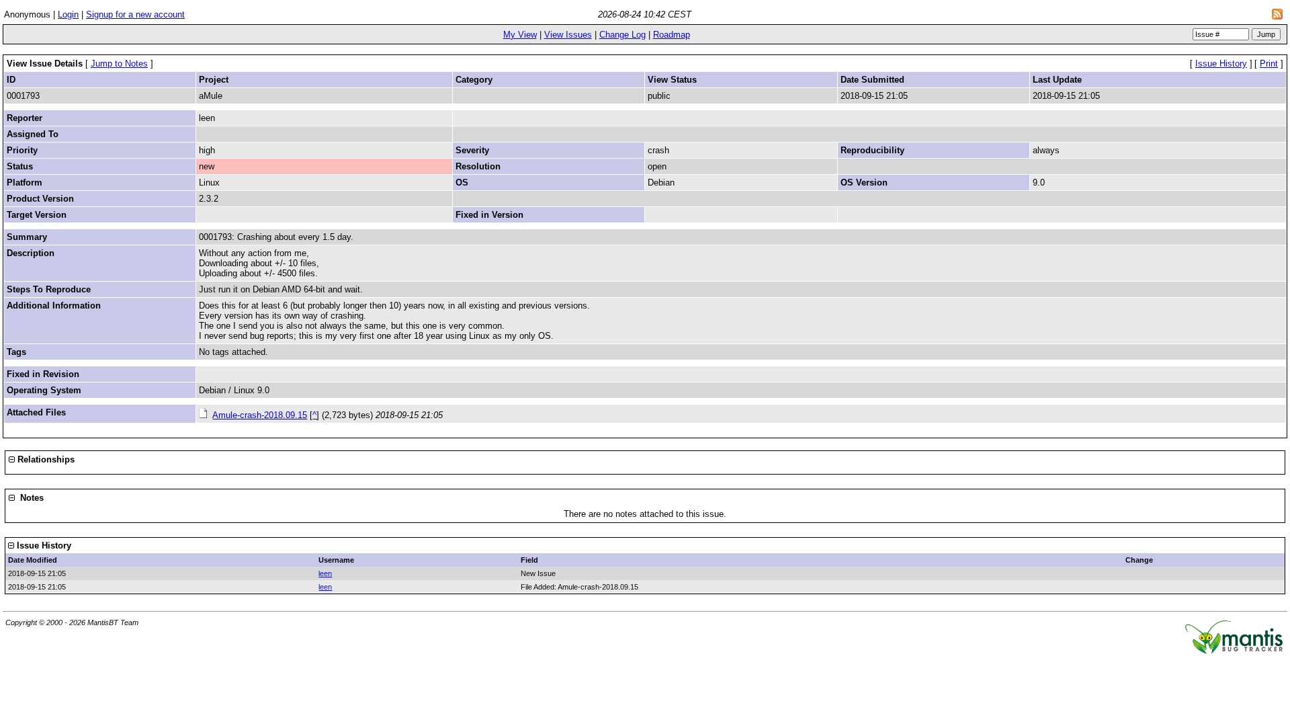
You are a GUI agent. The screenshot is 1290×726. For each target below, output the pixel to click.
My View (520, 35)
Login (68, 14)
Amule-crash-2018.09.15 (259, 415)
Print (1269, 63)
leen (325, 573)
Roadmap (671, 35)
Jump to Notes (119, 63)
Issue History (1221, 63)
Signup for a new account (135, 14)
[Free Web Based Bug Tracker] (1234, 651)
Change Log (622, 35)
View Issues (568, 35)
